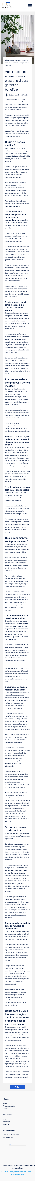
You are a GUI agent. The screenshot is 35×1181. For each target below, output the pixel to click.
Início (7, 60)
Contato (5, 1108)
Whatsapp (6, 1122)
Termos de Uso (8, 1137)
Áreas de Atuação (9, 1106)
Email (5, 1119)
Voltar (17, 1087)
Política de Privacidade (11, 1135)
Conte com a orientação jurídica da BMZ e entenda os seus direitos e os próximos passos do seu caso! (17, 1074)
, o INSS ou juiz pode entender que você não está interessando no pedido (16, 452)
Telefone (6, 1124)
